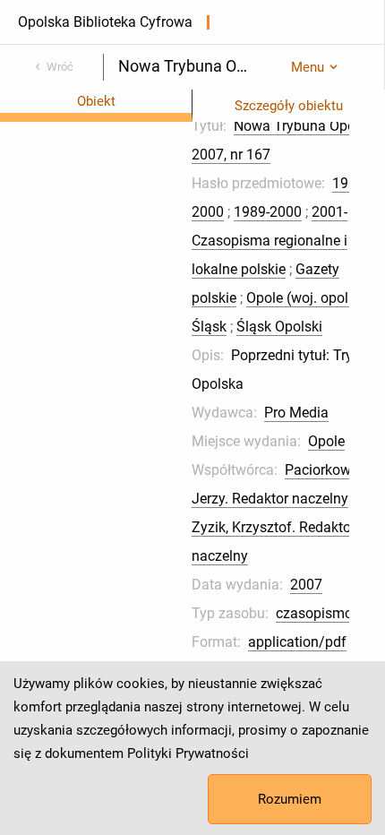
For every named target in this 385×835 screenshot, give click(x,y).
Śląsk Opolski (279, 326)
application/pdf (297, 641)
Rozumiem (289, 799)
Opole (326, 441)
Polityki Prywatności (188, 753)
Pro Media (296, 412)
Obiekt (96, 101)
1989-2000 (268, 211)
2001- (329, 211)
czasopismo (314, 613)
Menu (307, 67)
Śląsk (209, 326)
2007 (306, 584)
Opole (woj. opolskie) (312, 297)
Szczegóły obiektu (289, 106)
